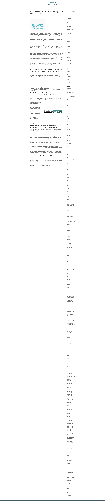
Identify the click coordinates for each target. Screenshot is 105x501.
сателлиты (68, 485)
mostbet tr (68, 312)
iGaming (68, 263)
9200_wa (68, 171)
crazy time (68, 234)
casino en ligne (69, 219)
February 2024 (69, 74)
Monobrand (68, 284)
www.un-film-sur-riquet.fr (70, 477)
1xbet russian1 (69, 148)
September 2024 (69, 66)
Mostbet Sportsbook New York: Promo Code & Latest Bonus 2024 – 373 (71, 310)
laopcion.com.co (69, 267)
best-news (68, 208)
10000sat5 (68, 107)
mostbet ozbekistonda (70, 307)
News (67, 317)
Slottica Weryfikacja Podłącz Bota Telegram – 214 (70, 433)
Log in (67, 492)
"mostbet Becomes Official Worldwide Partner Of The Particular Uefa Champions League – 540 (70, 92)
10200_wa (68, 116)
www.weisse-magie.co (70, 478)
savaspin (68, 358)
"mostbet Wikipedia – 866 (71, 96)
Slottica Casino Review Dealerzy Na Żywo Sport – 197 (71, 395)
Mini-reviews (68, 276)
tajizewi (32, 15)
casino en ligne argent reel (71, 221)
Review (68, 352)
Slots (67, 363)
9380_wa (68, 174)
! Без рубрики (69, 88)
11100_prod (68, 133)
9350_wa (68, 172)
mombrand (68, 277)
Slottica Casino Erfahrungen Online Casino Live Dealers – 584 (70, 391)
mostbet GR (68, 292)
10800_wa (68, 130)
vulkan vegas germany (70, 468)
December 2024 (69, 62)
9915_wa (68, 194)
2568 (67, 154)
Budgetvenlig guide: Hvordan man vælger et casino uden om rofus (70, 32)
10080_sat (68, 108)
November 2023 (69, 76)
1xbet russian (69, 146)
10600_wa (68, 126)
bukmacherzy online (70, 216)
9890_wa (68, 191)
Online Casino (69, 318)
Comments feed (69, 495)
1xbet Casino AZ (69, 143)
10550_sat (68, 121)
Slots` (67, 364)
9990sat (68, 197)
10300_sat (68, 118)
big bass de (68, 211)
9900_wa (68, 193)
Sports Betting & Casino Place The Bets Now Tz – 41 (70, 450)
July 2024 (68, 69)
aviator (68, 202)
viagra (67, 466)
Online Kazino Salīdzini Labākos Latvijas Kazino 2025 (70, 21)
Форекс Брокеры (69, 486)
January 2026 (69, 41)
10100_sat (68, 110)
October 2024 (69, 65)
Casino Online (69, 224)
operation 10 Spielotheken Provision (37, 28)
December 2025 (69, 43)
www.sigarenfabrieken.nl (70, 475)
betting (68, 210)
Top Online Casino (69, 460)
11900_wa (68, 135)
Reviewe (68, 353)
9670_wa (68, 182)
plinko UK (68, 337)
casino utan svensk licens (70, 227)
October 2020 (69, 84)
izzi (67, 266)
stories (68, 455)
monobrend (68, 285)
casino (68, 218)
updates (68, 464)
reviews (68, 356)
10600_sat (68, 124)
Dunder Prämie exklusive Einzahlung (37, 24)
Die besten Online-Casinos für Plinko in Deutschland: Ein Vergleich (71, 25)
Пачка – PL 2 (69, 481)
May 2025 (68, 54)
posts (67, 340)
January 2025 (69, 60)
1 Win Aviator (69, 99)
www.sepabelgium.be (70, 474)
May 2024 (68, 71)
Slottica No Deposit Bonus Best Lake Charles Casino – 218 (70, 412)
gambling (68, 256)
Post (67, 338)
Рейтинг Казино (69, 483)
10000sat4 (68, 105)
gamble (68, 255)
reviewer (68, 355)
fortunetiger (68, 250)
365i (67, 157)
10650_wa (68, 127)
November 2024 (69, 63)
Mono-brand (68, 282)
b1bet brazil (68, 207)
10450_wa (68, 119)
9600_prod (68, 177)
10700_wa (68, 129)
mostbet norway (69, 305)
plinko (68, 335)
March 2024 (68, 73)
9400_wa (68, 175)
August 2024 (68, 68)
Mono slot (68, 281)
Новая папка (69, 480)
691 (67, 163)
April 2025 (68, 55)
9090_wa (68, 169)
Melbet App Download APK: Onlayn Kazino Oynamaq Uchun (70, 17)
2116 (67, 151)
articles (68, 199)
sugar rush (68, 457)
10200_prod (68, 113)
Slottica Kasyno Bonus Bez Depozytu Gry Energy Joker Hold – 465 (70, 408)
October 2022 (69, 82)
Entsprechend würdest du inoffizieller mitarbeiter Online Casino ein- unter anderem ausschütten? (37, 22)
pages (67, 334)
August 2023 (68, 77)
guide (67, 261)
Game (67, 258)
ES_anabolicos (69, 236)
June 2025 (68, 52)
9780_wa (68, 185)
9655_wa (68, 180)
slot (67, 361)
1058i (67, 122)
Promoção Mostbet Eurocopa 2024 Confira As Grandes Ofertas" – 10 (71, 345)
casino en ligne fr (69, 222)
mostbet (68, 290)
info (67, 264)
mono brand (68, 279)
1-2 (67, 101)
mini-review (68, 274)
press (67, 342)
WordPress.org (69, 497)
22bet (67, 152)
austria (68, 201)
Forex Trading (69, 248)
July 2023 (68, 79)
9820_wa (68, 188)
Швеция (68, 488)
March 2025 (68, 57)
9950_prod (68, 196)
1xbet (67, 138)
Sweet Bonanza (69, 458)
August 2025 (68, 49)
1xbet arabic (68, 140)
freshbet (68, 253)
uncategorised (69, 461)
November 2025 (69, 44)
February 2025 (69, 58)
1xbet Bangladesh (69, 141)
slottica (68, 366)
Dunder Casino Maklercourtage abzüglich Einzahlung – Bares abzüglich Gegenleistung (38, 26)
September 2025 (69, 47)
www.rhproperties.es (70, 472)
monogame (68, 287)
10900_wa (68, 132)
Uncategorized (39, 15)
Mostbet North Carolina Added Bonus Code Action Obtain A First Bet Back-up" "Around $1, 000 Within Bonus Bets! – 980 (70, 302)
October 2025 (69, 46)
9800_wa (68, 186)
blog (67, 213)
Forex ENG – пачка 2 (70, 247)
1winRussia (68, 137)
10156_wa (68, 111)
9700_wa (68, 183)
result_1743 (68, 350)
